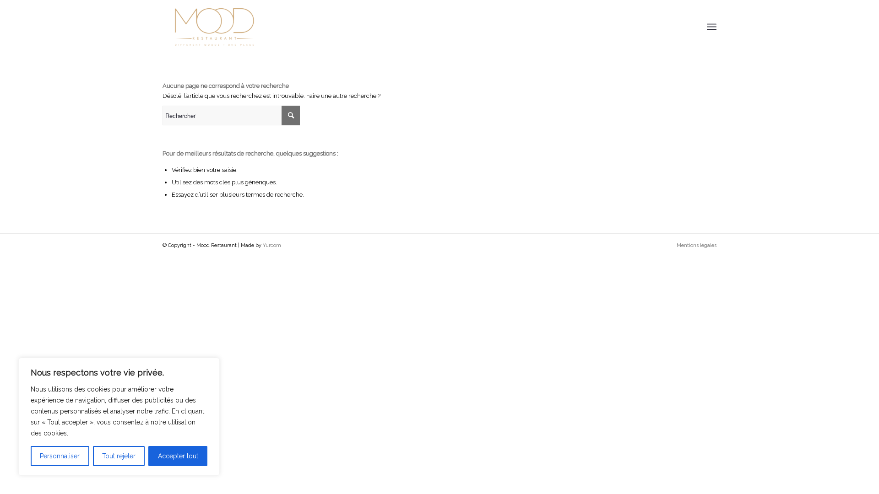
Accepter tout (178, 456)
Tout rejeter (119, 456)
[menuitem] (694, 245)
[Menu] (711, 27)
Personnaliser (60, 456)
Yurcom (272, 245)
